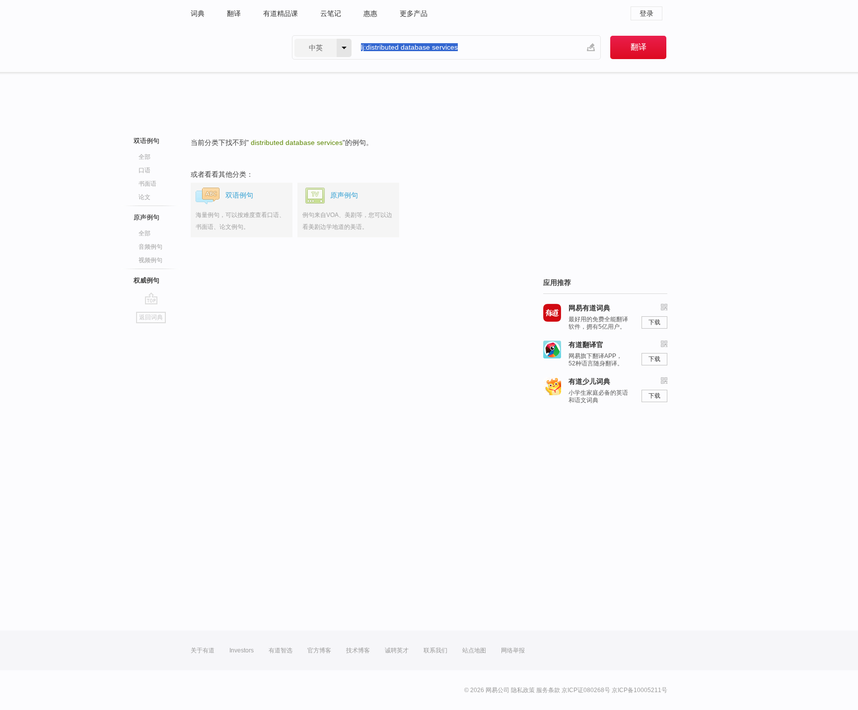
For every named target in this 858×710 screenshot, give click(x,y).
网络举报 (513, 650)
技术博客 (358, 650)
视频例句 (150, 260)
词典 (198, 13)
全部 (144, 156)
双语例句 (146, 140)
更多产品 (414, 13)
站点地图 (474, 650)
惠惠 (370, 13)
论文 (144, 197)
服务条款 (548, 690)
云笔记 (330, 13)
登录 (646, 13)
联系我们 (435, 650)
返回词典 (151, 317)
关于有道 (202, 650)
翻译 (234, 13)
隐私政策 (523, 690)
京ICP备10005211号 (639, 690)
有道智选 (280, 650)
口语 (144, 170)
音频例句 (150, 246)
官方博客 (319, 650)
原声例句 (146, 217)
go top (151, 298)
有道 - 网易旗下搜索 (231, 47)
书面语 (147, 183)
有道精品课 (280, 13)
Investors (241, 650)
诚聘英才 (397, 650)
